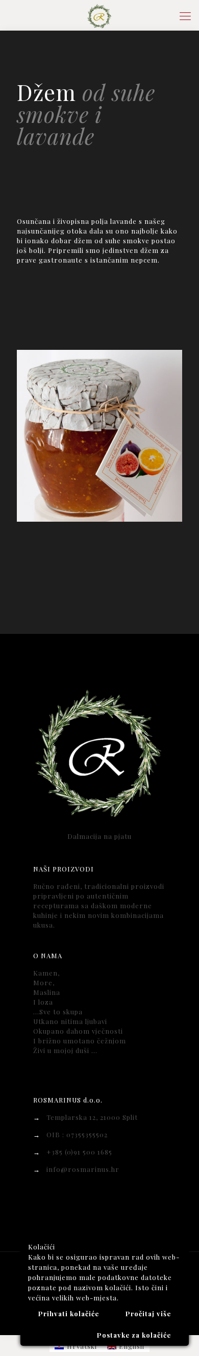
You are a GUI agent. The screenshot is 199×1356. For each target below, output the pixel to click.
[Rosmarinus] (99, 15)
